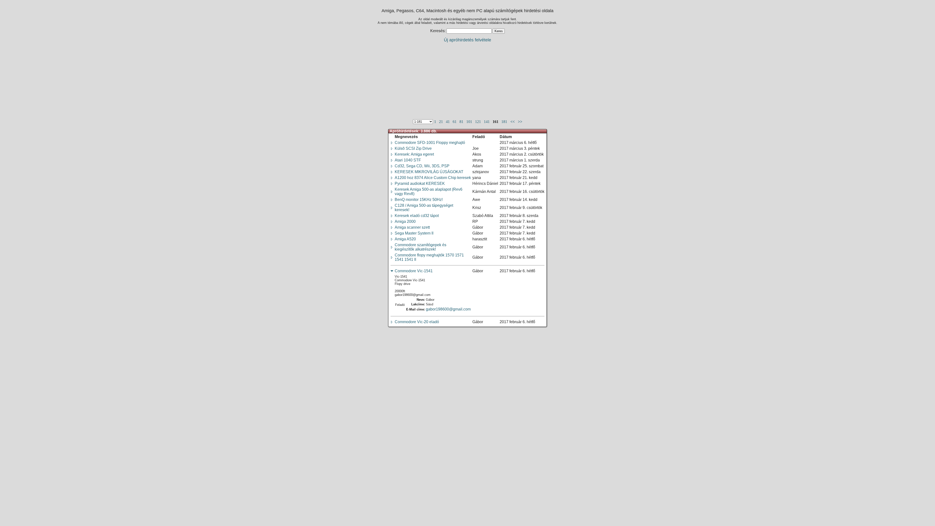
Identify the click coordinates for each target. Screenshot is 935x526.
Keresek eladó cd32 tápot (417, 216)
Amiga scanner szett (412, 227)
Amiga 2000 (405, 221)
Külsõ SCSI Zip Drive (413, 148)
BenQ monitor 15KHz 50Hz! (419, 199)
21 (441, 122)
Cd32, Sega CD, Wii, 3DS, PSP (422, 166)
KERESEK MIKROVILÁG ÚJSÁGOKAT (429, 172)
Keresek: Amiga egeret (414, 154)
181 (504, 122)
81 (461, 122)
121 (478, 122)
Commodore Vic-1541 (414, 271)
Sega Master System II (414, 233)
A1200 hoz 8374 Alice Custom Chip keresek (433, 178)
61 (455, 122)
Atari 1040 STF (408, 160)
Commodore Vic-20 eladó (417, 322)
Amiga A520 (405, 239)
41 (448, 122)
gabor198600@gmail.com (448, 309)
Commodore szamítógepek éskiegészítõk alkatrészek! (420, 247)
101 (469, 122)
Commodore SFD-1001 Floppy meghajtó (430, 143)
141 (487, 122)
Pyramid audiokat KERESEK (420, 183)
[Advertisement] (467, 81)
